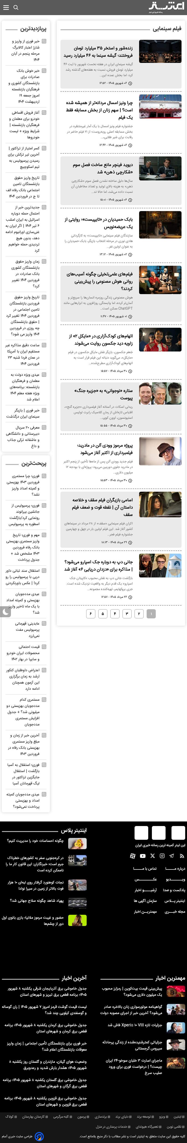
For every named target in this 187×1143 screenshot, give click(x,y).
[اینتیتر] (166, 7)
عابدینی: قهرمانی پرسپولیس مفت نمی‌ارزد (27, 630)
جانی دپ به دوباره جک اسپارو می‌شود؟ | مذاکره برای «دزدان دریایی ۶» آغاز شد (98, 566)
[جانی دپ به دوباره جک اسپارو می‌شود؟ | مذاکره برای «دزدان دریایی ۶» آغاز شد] (160, 565)
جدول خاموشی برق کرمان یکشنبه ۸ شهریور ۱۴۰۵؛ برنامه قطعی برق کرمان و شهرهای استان (46, 1028)
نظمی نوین (174, 1127)
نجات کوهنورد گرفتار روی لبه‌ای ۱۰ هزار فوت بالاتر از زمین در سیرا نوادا (36, 886)
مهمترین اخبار (170, 978)
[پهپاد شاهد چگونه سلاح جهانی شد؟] (77, 903)
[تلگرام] (171, 857)
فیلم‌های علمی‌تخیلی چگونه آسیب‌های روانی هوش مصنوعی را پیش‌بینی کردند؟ (100, 282)
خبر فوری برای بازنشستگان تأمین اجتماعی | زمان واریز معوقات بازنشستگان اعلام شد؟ (47, 1047)
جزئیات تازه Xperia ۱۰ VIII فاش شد (135, 1025)
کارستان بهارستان (33, 1117)
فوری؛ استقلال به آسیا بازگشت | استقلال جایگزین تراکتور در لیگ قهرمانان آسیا (23, 774)
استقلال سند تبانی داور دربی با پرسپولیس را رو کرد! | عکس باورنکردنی (22, 577)
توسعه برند (144, 1117)
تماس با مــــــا (145, 869)
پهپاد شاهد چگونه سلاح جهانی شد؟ (37, 901)
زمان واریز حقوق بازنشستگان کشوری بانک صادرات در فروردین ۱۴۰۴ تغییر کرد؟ (25, 274)
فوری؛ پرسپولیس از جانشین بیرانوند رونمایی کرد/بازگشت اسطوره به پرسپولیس (24, 515)
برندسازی (101, 1117)
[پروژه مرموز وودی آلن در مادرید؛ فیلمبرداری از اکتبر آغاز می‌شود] (160, 451)
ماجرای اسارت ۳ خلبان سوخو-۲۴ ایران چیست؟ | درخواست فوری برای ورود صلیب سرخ (134, 1067)
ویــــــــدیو (175, 880)
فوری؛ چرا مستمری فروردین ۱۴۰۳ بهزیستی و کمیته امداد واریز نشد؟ (23, 485)
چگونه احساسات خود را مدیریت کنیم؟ (35, 841)
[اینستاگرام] (162, 857)
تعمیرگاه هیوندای (147, 1127)
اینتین (177, 1117)
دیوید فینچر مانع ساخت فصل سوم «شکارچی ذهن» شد (103, 168)
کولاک (9, 1117)
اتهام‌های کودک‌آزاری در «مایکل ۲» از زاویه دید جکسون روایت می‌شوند (101, 340)
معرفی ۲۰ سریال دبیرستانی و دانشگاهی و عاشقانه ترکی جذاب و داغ (22, 437)
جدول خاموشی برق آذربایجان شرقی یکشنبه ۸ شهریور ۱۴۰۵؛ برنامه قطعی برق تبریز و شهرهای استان (47, 992)
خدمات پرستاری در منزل (111, 1127)
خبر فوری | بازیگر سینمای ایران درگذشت (22, 414)
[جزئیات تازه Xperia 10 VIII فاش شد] (176, 1027)
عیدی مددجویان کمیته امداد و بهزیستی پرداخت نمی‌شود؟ (22, 801)
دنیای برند (121, 1117)
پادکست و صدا (174, 890)
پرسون (81, 1117)
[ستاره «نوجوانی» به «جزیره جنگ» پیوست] (160, 393)
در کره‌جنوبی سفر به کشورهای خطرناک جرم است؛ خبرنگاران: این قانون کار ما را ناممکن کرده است (35, 864)
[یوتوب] (142, 857)
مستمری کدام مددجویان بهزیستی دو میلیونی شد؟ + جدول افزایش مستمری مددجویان (22, 712)
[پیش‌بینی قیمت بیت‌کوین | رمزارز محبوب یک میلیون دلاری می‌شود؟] (176, 991)
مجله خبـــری (175, 912)
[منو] (6, 7)
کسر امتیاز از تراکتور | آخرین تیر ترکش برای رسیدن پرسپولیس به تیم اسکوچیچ (23, 157)
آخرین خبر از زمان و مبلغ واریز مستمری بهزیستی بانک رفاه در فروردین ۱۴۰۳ (23, 744)
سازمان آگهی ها (145, 901)
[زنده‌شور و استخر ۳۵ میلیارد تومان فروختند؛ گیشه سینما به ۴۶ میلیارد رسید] (160, 51)
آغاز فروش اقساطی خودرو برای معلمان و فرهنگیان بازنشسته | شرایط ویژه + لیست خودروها (24, 125)
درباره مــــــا (175, 869)
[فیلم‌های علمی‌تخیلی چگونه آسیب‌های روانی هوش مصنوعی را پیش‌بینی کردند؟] (160, 280)
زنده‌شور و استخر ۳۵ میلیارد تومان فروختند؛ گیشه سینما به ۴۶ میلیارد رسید (98, 52)
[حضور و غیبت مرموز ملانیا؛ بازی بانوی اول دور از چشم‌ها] (77, 920)
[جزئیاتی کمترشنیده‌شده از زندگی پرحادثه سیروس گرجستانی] (176, 1045)
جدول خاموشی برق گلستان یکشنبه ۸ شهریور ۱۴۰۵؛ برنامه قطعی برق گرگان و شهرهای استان (45, 1083)
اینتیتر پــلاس (174, 901)
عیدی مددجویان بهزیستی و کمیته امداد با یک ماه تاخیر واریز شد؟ (22, 603)
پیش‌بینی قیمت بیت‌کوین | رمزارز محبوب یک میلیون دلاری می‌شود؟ (132, 992)
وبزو (162, 1117)
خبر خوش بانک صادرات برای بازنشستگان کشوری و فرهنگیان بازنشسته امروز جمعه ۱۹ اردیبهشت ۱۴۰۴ (23, 86)
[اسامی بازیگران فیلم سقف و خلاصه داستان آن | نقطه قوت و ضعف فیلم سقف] (160, 504)
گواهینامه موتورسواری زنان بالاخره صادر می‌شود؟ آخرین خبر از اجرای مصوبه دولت (131, 1010)
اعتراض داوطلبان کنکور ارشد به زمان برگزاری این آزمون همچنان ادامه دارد (22, 679)
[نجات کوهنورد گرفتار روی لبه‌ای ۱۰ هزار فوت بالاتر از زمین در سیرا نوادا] (77, 885)
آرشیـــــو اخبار (146, 890)
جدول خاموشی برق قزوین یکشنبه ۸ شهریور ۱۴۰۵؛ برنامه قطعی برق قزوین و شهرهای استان (45, 1101)
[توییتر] (152, 857)
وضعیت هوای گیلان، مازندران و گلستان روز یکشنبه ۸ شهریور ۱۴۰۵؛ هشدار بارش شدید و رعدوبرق (48, 1065)
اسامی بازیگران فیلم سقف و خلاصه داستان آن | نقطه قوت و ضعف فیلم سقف (102, 508)
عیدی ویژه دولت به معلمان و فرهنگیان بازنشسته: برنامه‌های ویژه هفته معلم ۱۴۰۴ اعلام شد (24, 387)
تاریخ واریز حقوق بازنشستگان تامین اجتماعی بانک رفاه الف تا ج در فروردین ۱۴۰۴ (22, 187)
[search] (16, 7)
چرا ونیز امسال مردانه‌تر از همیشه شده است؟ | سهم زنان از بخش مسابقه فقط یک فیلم (99, 110)
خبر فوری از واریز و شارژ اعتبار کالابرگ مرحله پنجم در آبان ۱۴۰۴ (25, 50)
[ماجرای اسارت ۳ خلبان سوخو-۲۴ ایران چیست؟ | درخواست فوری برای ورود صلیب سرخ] (176, 1063)
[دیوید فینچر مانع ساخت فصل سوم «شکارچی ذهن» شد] (160, 168)
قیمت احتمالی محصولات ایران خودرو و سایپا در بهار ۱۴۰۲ (23, 653)
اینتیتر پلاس (74, 830)
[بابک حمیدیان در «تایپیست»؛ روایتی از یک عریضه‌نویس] (160, 225)
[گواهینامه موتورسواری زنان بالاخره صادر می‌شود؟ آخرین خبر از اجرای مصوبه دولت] (176, 1009)
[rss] (182, 857)
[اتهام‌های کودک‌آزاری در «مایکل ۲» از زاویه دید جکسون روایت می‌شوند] (160, 339)
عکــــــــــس (146, 880)
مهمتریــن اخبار (145, 912)
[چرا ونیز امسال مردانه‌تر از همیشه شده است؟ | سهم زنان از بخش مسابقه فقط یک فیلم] (160, 106)
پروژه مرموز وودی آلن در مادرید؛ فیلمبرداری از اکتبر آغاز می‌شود (105, 449)
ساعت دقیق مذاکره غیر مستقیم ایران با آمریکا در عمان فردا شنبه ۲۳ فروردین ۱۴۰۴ (22, 354)
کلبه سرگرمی (61, 1117)
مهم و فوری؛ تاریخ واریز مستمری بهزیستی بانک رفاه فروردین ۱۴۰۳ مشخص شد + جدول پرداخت (22, 547)
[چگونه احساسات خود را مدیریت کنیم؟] (77, 843)
